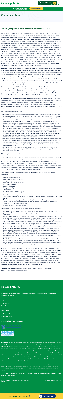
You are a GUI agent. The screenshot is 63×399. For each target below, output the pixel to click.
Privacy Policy (59, 380)
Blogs (2, 300)
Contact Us (4, 306)
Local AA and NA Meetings (7, 313)
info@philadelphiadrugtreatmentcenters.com (41, 89)
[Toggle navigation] (60, 3)
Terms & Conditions (50, 380)
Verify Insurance (5, 303)
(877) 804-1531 (45, 2)
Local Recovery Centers (6, 316)
